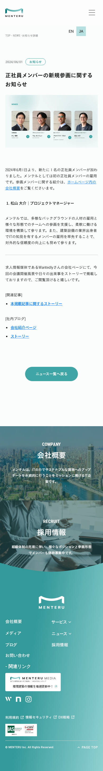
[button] (71, 31)
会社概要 (13, 621)
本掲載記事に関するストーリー (36, 303)
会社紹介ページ (23, 327)
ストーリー (20, 336)
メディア (13, 633)
